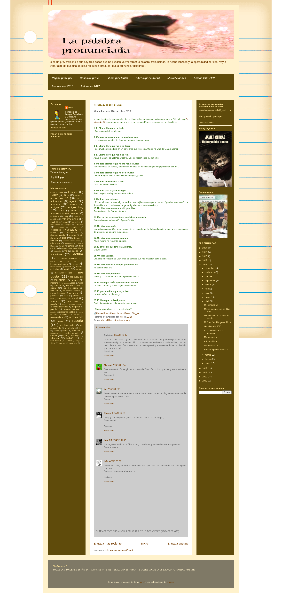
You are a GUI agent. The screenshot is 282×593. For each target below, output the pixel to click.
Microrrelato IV (211, 345)
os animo (73, 293)
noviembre (210, 272)
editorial (54, 240)
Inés (106, 461)
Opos (66, 195)
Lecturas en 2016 (62, 86)
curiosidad (71, 229)
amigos (54, 207)
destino (72, 235)
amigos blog (75, 207)
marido (67, 269)
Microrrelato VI (211, 305)
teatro (64, 336)
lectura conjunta (69, 258)
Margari (108, 365)
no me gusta (70, 288)
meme (127, 320)
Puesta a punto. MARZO (215, 349)
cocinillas (76, 222)
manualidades (55, 267)
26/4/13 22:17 (120, 335)
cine (65, 222)
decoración (72, 233)
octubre (209, 276)
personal (73, 298)
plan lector (73, 301)
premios (53, 312)
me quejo (59, 280)
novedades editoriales (71, 291)
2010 (205, 376)
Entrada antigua (178, 543)
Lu (105, 389)
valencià (68, 341)
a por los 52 (59, 198)
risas (81, 328)
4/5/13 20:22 (115, 461)
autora (74, 210)
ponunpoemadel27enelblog (72, 304)
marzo (208, 355)
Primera (77, 195)
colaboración (55, 225)
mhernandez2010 (68, 283)
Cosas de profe (89, 78)
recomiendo (76, 317)
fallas (61, 246)
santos (56, 331)
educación (55, 243)
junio (207, 293)
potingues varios (60, 307)
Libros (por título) (117, 78)
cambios (54, 219)
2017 (205, 248)
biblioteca (54, 216)
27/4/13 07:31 (114, 389)
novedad (54, 290)
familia (71, 246)
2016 (205, 252)
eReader (76, 238)
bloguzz (77, 216)
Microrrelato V (210, 337)
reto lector (70, 328)
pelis (66, 295)
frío (65, 251)
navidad (57, 285)
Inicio (144, 543)
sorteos (53, 335)
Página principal (62, 78)
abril (207, 301)
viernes (62, 343)
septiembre (210, 280)
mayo (208, 297)
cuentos (74, 227)
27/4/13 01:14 (119, 365)
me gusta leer (76, 277)
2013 (205, 264)
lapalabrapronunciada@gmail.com (215, 110)
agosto (208, 284)
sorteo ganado (72, 333)
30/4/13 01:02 (119, 440)
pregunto (76, 306)
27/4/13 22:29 (118, 413)
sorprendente (55, 333)
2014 (205, 260)
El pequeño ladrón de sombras (214, 331)
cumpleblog (55, 230)
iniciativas (118, 320)
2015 (205, 256)
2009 (205, 381)
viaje (78, 341)
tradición (70, 338)
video (52, 343)
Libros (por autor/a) (148, 78)
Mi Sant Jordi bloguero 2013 (217, 322)
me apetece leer (63, 273)
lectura (77, 254)
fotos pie (57, 251)
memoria (54, 283)
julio (207, 289)
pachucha (54, 296)
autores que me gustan (64, 213)
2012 (205, 368)
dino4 (142, 582)
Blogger (170, 582)
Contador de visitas (206, 123)
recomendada (56, 317)
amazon (73, 204)
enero (208, 363)
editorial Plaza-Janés (71, 241)
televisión (54, 338)
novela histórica (57, 293)
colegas (67, 225)
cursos (53, 233)
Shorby (107, 413)
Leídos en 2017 (90, 86)
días (64, 237)
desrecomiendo (57, 235)
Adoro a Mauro (211, 341)
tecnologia (75, 336)
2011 (205, 372)
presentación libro (67, 312)
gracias (74, 251)
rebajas (76, 314)
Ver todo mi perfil (58, 127)
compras (79, 224)
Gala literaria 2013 (212, 326)
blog (66, 216)
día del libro (106, 320)
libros (75, 264)
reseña (77, 320)
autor (61, 210)
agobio (73, 201)
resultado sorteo (67, 325)
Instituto (72, 192)
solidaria (76, 330)
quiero (65, 314)
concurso (60, 227)
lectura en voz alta (63, 262)
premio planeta (71, 309)
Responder (109, 355)
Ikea (61, 192)
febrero (208, 359)
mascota (79, 269)
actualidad (56, 201)
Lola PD (108, 440)
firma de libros (76, 248)
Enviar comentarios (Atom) (120, 550)
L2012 (54, 195)
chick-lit (54, 222)
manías (67, 266)
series (65, 330)
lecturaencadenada (59, 264)
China (52, 192)
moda (80, 283)
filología (64, 248)
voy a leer (73, 343)
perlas (61, 298)
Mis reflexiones (176, 78)
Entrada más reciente (108, 543)
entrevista (69, 243)
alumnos (55, 204)
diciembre (210, 268)
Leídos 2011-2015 (204, 78)
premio (53, 309)
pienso (54, 301)
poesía (53, 304)
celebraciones (70, 219)
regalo (60, 321)
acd (78, 198)
